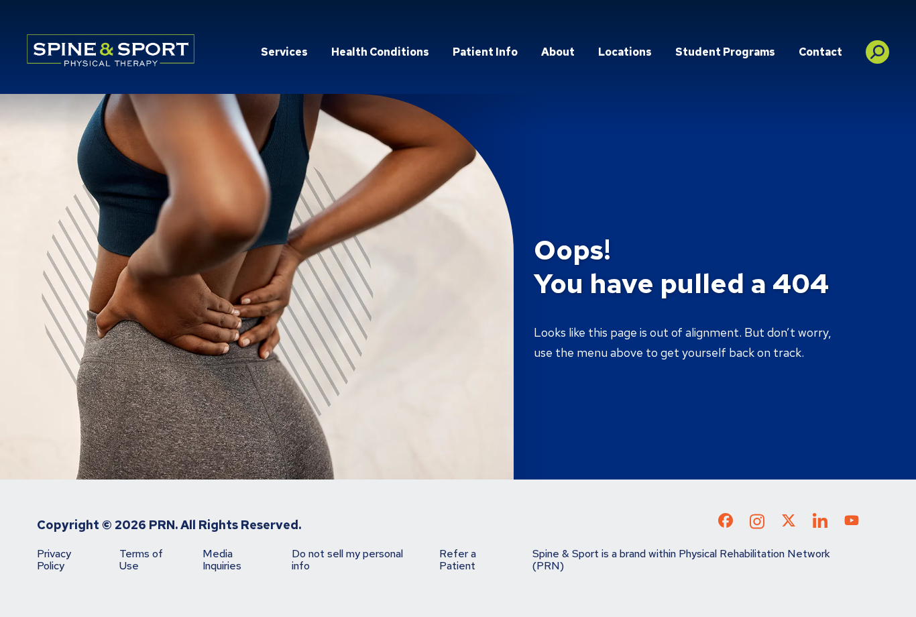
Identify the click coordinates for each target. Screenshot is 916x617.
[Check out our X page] (788, 523)
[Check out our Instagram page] (757, 525)
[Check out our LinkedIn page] (820, 525)
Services (284, 52)
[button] (877, 47)
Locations (625, 52)
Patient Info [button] (485, 52)
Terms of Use (141, 560)
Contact (820, 52)
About (558, 52)
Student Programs (725, 52)
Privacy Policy (54, 560)
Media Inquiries (222, 560)
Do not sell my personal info (347, 560)
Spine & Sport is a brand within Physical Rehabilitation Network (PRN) (681, 560)
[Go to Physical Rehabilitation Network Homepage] (110, 50)
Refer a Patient (457, 560)
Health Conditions (380, 52)
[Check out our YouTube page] (851, 522)
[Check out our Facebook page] (725, 523)
